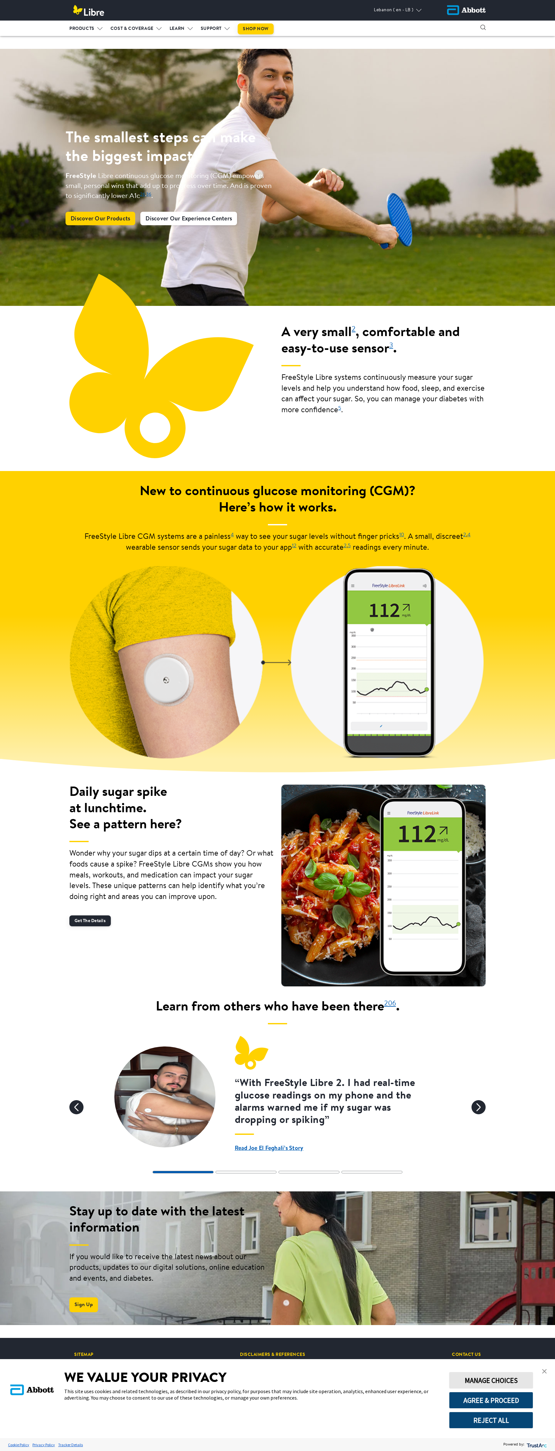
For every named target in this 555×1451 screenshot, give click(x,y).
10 (401, 535)
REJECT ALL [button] (491, 1420)
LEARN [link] (177, 29)
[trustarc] (536, 1444)
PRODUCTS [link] (81, 29)
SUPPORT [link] (211, 29)
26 (142, 194)
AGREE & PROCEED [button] (491, 1400)
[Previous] (76, 1107)
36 (148, 194)
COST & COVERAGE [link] (132, 29)
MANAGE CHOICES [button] (491, 1380)
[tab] (183, 1172)
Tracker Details (70, 1444)
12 (294, 545)
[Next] (478, 1107)
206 (390, 1003)
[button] (483, 27)
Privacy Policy (43, 1444)
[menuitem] (86, 27)
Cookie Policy (18, 1444)
